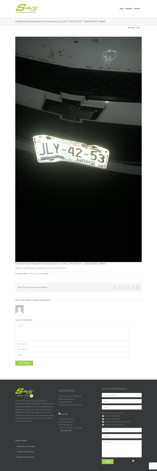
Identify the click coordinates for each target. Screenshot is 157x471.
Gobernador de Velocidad (26, 446)
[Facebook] (16, 430)
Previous (131, 28)
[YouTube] (21, 430)
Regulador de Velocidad (25, 457)
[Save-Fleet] (63, 414)
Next (138, 28)
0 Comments (44, 273)
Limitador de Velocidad (25, 452)
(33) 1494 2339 (65, 430)
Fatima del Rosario (22, 273)
